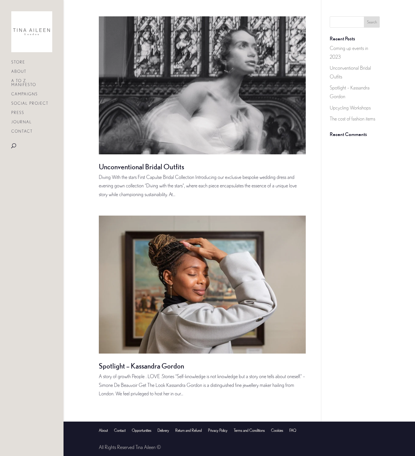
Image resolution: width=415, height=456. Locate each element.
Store (18, 62)
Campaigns (24, 94)
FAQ (292, 430)
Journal (21, 122)
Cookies (277, 430)
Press (17, 113)
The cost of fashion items (352, 119)
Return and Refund (188, 430)
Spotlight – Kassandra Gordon (141, 365)
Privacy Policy (218, 430)
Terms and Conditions (249, 430)
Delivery (163, 430)
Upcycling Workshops (350, 108)
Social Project (30, 103)
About (19, 71)
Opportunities (141, 430)
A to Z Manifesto (23, 83)
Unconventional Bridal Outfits (141, 166)
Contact (22, 131)
